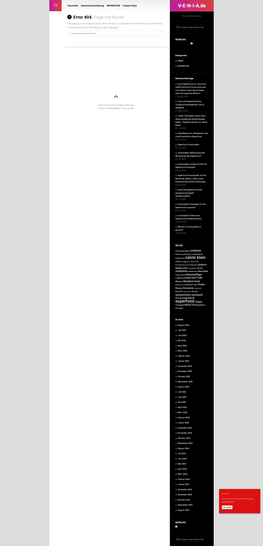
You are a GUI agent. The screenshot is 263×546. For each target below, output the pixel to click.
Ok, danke (227, 507)
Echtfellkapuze (192, 265)
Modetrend (179, 285)
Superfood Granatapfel (188, 144)
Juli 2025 (182, 392)
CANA (177, 261)
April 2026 (182, 346)
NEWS (180, 61)
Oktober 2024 (184, 438)
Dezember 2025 (185, 366)
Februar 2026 (184, 356)
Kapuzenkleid (180, 275)
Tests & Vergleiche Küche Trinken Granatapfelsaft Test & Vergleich (189, 104)
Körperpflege (194, 274)
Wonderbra (200, 305)
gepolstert (193, 268)
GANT (185, 268)
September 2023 (185, 505)
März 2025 (182, 412)
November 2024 (185, 433)
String (178, 298)
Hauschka (203, 271)
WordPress (115, 108)
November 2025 (185, 371)
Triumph (179, 305)
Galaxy (178, 268)
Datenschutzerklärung (92, 5)
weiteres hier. (228, 502)
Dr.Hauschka (193, 262)
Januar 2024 (183, 484)
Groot (200, 268)
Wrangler (179, 308)
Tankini (198, 301)
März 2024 (182, 474)
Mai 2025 (182, 402)
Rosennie (188, 288)
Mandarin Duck (191, 281)
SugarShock (188, 298)
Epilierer (202, 264)
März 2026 (182, 351)
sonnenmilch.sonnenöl (188, 294)
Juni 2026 (182, 335)
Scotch (179, 291)
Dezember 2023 (185, 489)
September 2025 (185, 381)
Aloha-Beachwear (182, 251)
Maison (179, 281)
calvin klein (195, 257)
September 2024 (185, 443)
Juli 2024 (182, 453)
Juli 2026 (182, 330)
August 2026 (183, 325)
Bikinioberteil (189, 254)
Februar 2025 (184, 418)
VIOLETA (189, 304)
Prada (201, 284)
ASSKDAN (195, 250)
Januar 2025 (183, 423)
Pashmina (188, 285)
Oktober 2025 (184, 376)
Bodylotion (180, 258)
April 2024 (182, 469)
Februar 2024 (184, 479)
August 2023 (183, 510)
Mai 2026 (182, 340)
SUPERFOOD (183, 66)
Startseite (72, 5)
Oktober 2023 (184, 500)
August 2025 (183, 387)
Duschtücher (180, 265)
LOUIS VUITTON (193, 277)
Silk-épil (194, 292)
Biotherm (199, 254)
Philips (195, 285)
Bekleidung (179, 254)
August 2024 (183, 448)
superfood (184, 301)
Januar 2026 (183, 361)
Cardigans (184, 262)
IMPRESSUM (113, 5)
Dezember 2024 (185, 428)
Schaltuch (197, 288)
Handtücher (192, 271)
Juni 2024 (182, 459)
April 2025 (182, 407)
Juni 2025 (182, 397)
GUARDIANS (181, 271)
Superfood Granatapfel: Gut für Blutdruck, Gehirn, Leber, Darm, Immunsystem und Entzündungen (190, 178)
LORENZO (179, 278)
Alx (132, 108)
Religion (179, 288)
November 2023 (185, 495)
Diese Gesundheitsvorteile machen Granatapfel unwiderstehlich (188, 193)
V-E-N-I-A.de (192, 6)
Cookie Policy (130, 5)
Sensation (187, 292)
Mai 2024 (182, 464)
